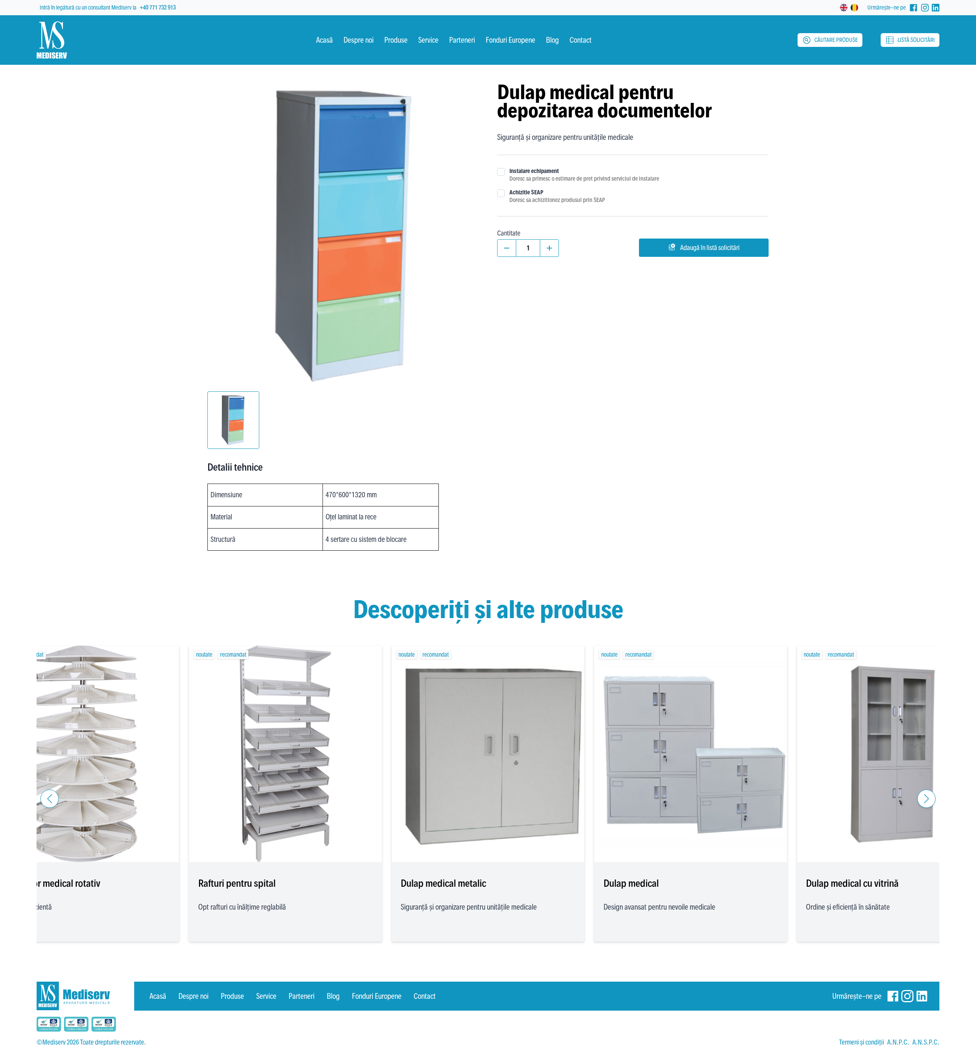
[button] (49, 799)
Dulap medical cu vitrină (852, 883)
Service (266, 996)
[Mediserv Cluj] (85, 996)
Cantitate (508, 233)
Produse (232, 996)
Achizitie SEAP (526, 192)
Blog (333, 996)
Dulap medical (631, 883)
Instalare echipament (534, 171)
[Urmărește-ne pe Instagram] (925, 7)
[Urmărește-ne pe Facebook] (913, 7)
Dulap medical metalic (443, 883)
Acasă (157, 996)
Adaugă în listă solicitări (710, 247)
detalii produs (82, 839)
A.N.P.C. (898, 1042)
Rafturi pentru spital (237, 883)
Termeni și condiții (861, 1042)
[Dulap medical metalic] (488, 754)
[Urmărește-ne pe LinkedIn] (935, 7)
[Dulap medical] (690, 754)
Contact (425, 996)
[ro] (854, 7)
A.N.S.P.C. (925, 1042)
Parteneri (302, 996)
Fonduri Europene (376, 996)
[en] (844, 7)
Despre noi (193, 996)
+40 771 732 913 (158, 7)
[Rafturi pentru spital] (285, 754)
